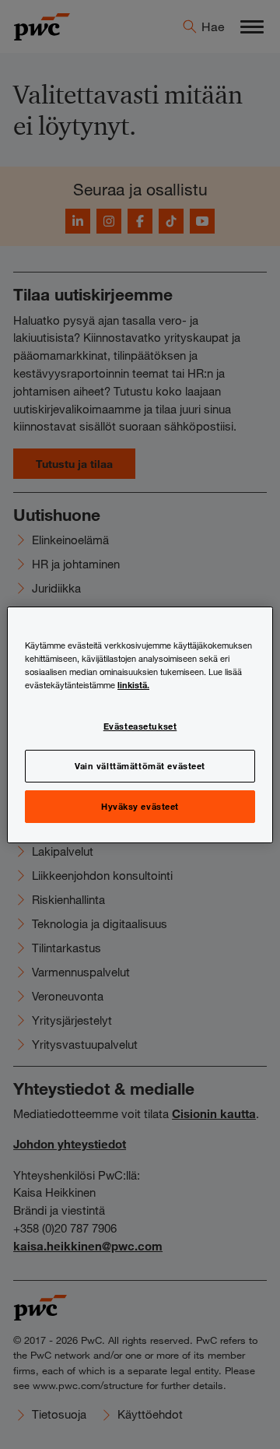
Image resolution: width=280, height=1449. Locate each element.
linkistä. (133, 684)
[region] (140, 724)
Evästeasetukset (140, 725)
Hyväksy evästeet (140, 805)
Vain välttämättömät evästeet (140, 765)
